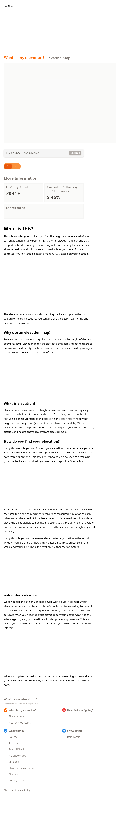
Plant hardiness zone (21, 768)
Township (14, 743)
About (7, 790)
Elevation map (17, 716)
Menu (11, 6)
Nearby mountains (20, 722)
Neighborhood (17, 755)
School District (17, 749)
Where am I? (16, 730)
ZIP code (14, 762)
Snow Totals (74, 730)
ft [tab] (8, 166)
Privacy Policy (22, 790)
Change (75, 152)
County (13, 737)
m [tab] (16, 166)
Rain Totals (73, 737)
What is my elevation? (24, 58)
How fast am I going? (80, 710)
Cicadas (13, 774)
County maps (16, 780)
